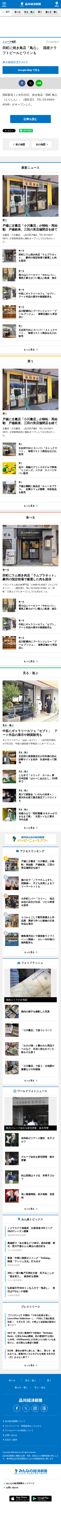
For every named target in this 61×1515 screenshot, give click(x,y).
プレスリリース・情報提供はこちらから (23, 1426)
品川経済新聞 (30, 4)
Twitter (25, 1408)
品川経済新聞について (15, 1421)
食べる (18, 12)
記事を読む (30, 119)
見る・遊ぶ (29, 12)
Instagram (35, 1408)
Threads (44, 1408)
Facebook (16, 1408)
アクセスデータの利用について (19, 1430)
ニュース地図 (9, 41)
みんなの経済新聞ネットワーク (30, 1471)
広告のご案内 (11, 1439)
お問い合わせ (11, 1435)
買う (40, 12)
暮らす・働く (52, 12)
